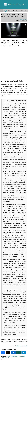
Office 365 (23, 10)
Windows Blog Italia (21, 346)
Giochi (12, 356)
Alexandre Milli (23, 19)
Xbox (20, 356)
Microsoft (16, 356)
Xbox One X (6, 357)
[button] (1, 10)
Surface (18, 10)
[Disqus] (14, 408)
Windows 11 (11, 10)
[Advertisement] (14, 62)
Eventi (8, 356)
